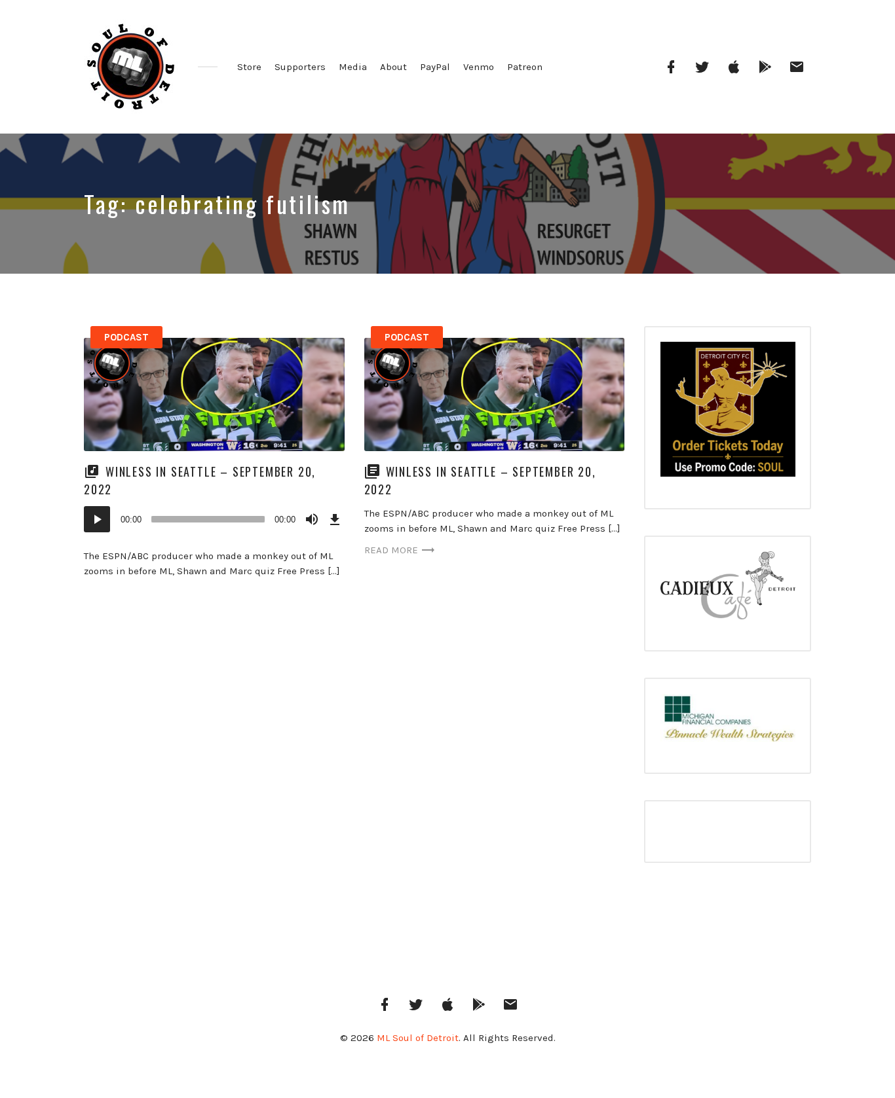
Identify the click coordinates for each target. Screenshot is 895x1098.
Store (249, 67)
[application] (214, 519)
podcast (126, 337)
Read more (391, 550)
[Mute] (312, 519)
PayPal (435, 67)
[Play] (97, 519)
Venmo (478, 67)
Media (353, 67)
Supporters (300, 67)
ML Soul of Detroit (418, 1038)
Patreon (525, 67)
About (393, 67)
